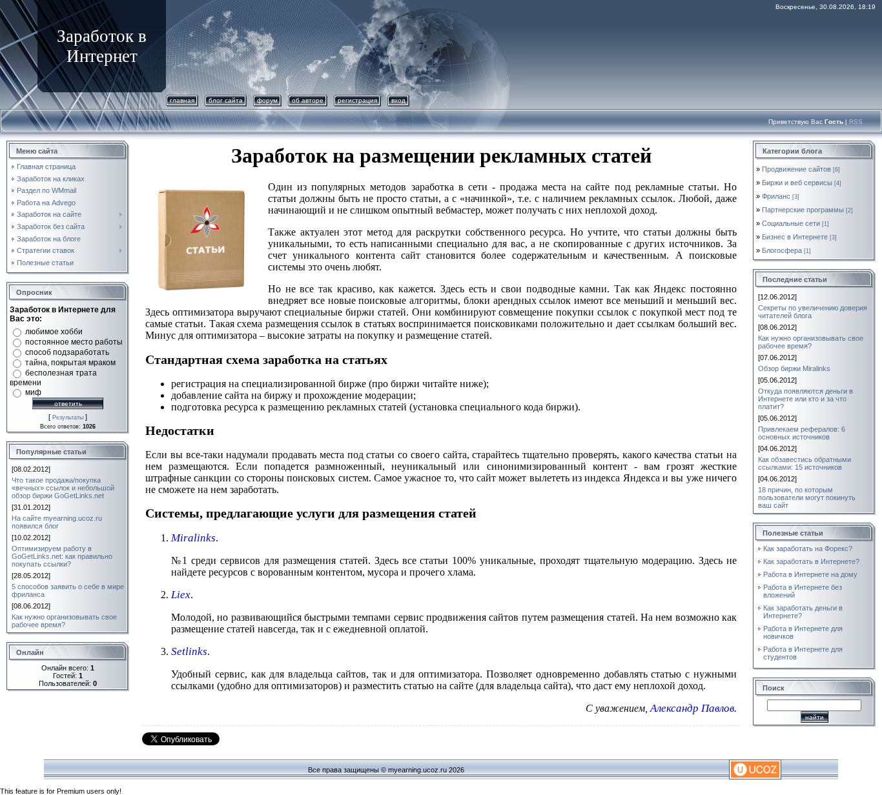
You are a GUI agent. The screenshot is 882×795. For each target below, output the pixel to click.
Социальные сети (791, 223)
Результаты (67, 417)
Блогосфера (782, 250)
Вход (398, 100)
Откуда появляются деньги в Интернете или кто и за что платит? (805, 398)
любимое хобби (54, 331)
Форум (267, 100)
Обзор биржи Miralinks (794, 368)
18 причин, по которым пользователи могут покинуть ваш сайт (807, 497)
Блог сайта (226, 100)
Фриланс (776, 196)
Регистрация (357, 100)
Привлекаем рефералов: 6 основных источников (801, 433)
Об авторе (307, 100)
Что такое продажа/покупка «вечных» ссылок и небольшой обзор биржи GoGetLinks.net (63, 487)
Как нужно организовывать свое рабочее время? (64, 621)
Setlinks (189, 651)
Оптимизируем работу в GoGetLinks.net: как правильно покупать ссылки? (62, 556)
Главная (182, 100)
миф (33, 392)
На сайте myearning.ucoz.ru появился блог (57, 522)
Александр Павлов (692, 708)
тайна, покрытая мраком (70, 362)
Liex (180, 595)
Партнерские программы (803, 210)
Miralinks (193, 538)
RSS (856, 121)
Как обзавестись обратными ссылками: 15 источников (804, 463)
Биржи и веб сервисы (797, 182)
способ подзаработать (67, 352)
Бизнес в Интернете (795, 237)
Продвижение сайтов (796, 169)
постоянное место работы (74, 342)
